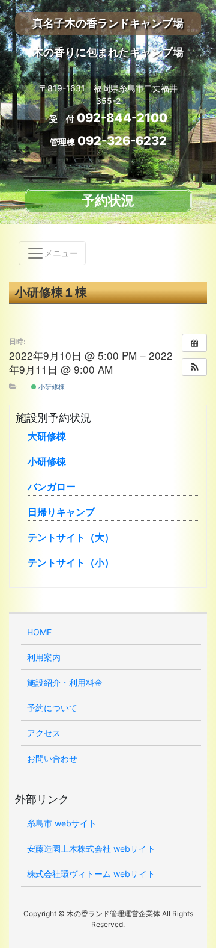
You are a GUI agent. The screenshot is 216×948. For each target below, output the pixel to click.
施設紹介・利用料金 (65, 682)
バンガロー (52, 487)
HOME (39, 632)
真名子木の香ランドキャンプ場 (108, 23)
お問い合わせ (52, 758)
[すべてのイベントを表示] (194, 343)
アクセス (44, 733)
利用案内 (44, 657)
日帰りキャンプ (61, 512)
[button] (194, 367)
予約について (52, 708)
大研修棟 (47, 436)
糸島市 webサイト (62, 823)
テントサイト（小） (71, 562)
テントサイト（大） (71, 537)
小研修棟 (51, 386)
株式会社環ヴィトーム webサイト (91, 874)
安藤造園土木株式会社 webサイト (91, 848)
